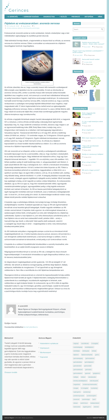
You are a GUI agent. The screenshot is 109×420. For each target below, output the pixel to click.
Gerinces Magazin (9, 418)
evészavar (14, 28)
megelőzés (77, 384)
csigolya (76, 343)
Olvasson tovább (10, 372)
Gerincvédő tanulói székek (90, 59)
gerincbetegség (78, 358)
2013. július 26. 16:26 (13, 26)
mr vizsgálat (84, 388)
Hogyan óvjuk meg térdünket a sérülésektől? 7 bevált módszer (88, 51)
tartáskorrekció (95, 403)
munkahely (94, 388)
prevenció (76, 399)
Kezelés (63, 17)
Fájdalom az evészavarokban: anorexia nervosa (32, 23)
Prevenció (76, 17)
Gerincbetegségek (31, 17)
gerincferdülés (78, 362)
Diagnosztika (49, 17)
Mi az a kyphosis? (88, 130)
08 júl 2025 (87, 47)
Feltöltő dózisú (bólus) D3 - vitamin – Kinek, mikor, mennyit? (93, 43)
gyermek (87, 373)
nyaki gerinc (77, 392)
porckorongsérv (91, 395)
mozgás (76, 388)
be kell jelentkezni (30, 327)
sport (94, 399)
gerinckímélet (77, 366)
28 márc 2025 (78, 55)
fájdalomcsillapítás (87, 355)
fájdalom (20, 28)
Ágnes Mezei (26, 26)
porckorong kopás (79, 395)
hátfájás (76, 377)
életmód (96, 407)
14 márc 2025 (88, 62)
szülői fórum (84, 403)
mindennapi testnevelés (90, 384)
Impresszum (44, 348)
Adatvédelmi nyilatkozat (49, 343)
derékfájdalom (89, 347)
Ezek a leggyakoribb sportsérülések (88, 113)
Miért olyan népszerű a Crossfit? (92, 138)
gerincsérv (88, 369)
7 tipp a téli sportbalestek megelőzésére (90, 146)
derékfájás (77, 351)
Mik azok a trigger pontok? (91, 170)
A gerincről (12, 17)
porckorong (87, 392)
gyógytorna (96, 373)
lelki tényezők (27, 28)
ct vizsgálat (95, 343)
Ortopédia (89, 17)
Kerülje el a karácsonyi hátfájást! (92, 154)
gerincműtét (87, 366)
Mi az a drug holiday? (89, 162)
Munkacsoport (45, 352)
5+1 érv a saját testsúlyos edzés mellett (92, 122)
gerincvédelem (78, 373)
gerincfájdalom (89, 362)
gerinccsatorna (90, 358)
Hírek (100, 17)
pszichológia (35, 28)
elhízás (9, 28)
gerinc (97, 355)
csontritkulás (85, 343)
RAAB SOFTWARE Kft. (99, 418)
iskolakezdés (92, 377)
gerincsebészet (78, 369)
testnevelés (77, 407)
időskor (83, 377)
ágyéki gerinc (87, 407)
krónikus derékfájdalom (80, 381)
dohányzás (86, 351)
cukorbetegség (78, 347)
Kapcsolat (44, 357)
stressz (76, 403)
